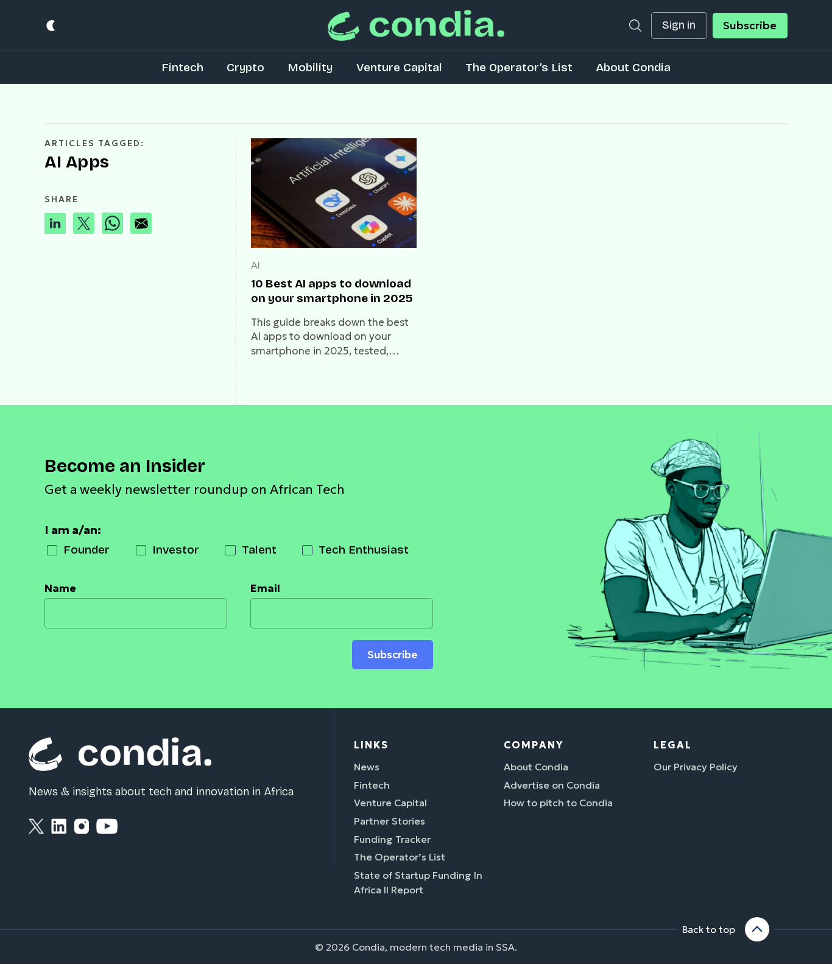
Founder (86, 550)
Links (371, 745)
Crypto (245, 67)
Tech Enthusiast (364, 550)
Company (533, 745)
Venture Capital (399, 67)
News (366, 767)
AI (255, 265)
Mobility (310, 67)
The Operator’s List (519, 67)
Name (60, 588)
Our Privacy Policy (696, 767)
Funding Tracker (392, 839)
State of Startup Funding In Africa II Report (418, 882)
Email (265, 588)
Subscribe (750, 25)
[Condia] (416, 25)
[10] (334, 193)
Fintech (182, 67)
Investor (175, 550)
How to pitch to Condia (558, 803)
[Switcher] (51, 25)
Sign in (679, 25)
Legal (673, 745)
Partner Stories (389, 821)
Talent (259, 550)
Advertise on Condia (552, 785)
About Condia (633, 67)
